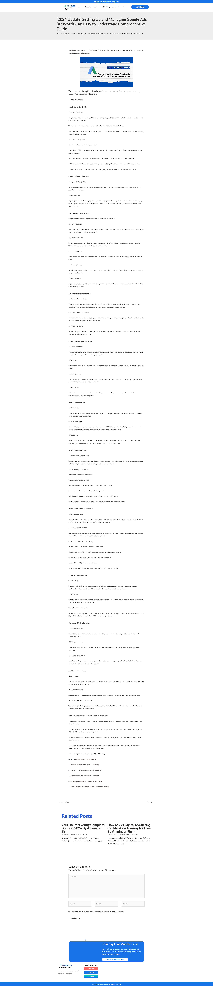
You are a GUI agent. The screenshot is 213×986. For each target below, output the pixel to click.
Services (95, 7)
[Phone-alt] (72, 977)
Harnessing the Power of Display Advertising (85, 775)
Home (80, 7)
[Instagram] (67, 977)
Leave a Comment (112, 834)
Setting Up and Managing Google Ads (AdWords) (86, 770)
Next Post (151, 802)
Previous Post (63, 802)
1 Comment (64, 834)
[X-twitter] (74, 977)
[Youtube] (64, 977)
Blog (69, 834)
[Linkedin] (59, 977)
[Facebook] (62, 977)
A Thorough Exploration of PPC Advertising (85, 764)
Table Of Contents (76, 100)
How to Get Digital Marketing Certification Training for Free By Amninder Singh (129, 828)
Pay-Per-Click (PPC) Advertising (85, 759)
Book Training (105, 7)
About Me (88, 7)
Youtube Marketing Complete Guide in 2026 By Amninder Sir (83, 828)
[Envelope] (69, 977)
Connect (121, 7)
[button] (140, 7)
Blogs (114, 7)
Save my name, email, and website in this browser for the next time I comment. (98, 912)
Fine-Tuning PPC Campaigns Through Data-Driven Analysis (90, 786)
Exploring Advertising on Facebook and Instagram (87, 781)
